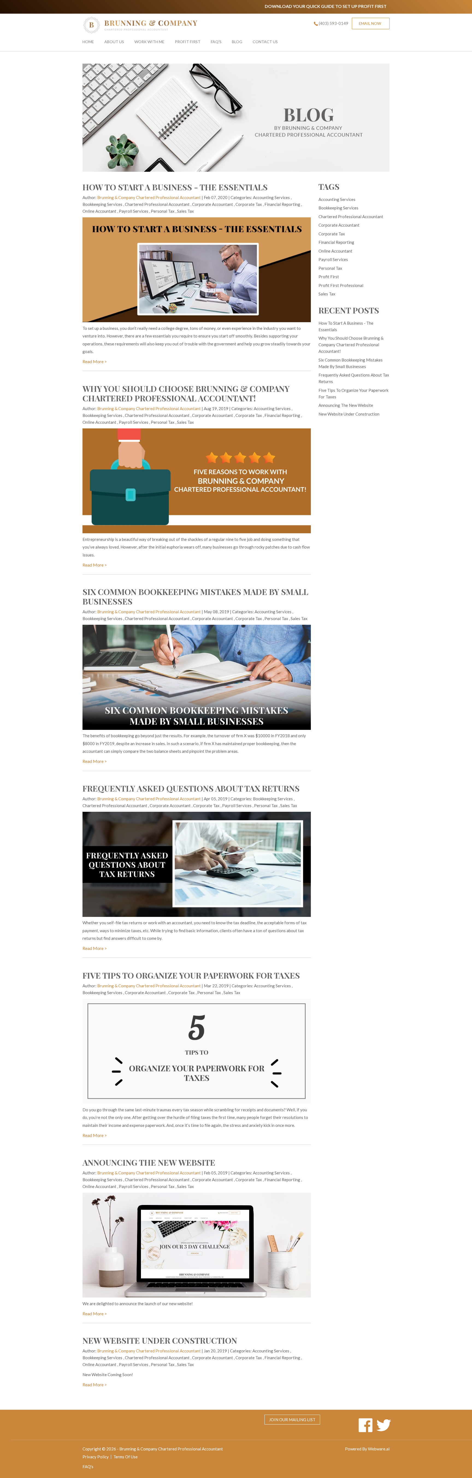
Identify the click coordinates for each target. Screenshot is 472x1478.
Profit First (187, 41)
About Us (114, 41)
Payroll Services (133, 211)
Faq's (216, 41)
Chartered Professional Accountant (157, 204)
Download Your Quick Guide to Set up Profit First (284, 6)
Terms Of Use (125, 1457)
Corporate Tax (248, 204)
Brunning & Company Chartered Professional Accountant (171, 1448)
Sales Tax (185, 211)
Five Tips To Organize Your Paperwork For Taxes (191, 975)
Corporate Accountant (212, 204)
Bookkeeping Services (102, 204)
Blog (237, 41)
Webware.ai (379, 1448)
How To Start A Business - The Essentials (175, 187)
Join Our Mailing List (292, 1419)
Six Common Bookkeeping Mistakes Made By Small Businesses (195, 596)
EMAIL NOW (370, 23)
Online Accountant (99, 211)
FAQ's (87, 1467)
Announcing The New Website (148, 1162)
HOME (88, 41)
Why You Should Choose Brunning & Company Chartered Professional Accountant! (186, 393)
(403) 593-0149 (333, 23)
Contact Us (265, 41)
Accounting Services (271, 197)
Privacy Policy (95, 1457)
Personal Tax (163, 211)
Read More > (94, 361)
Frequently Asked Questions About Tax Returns (191, 788)
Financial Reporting (282, 204)
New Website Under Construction (159, 1340)
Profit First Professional (340, 285)
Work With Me (149, 41)
